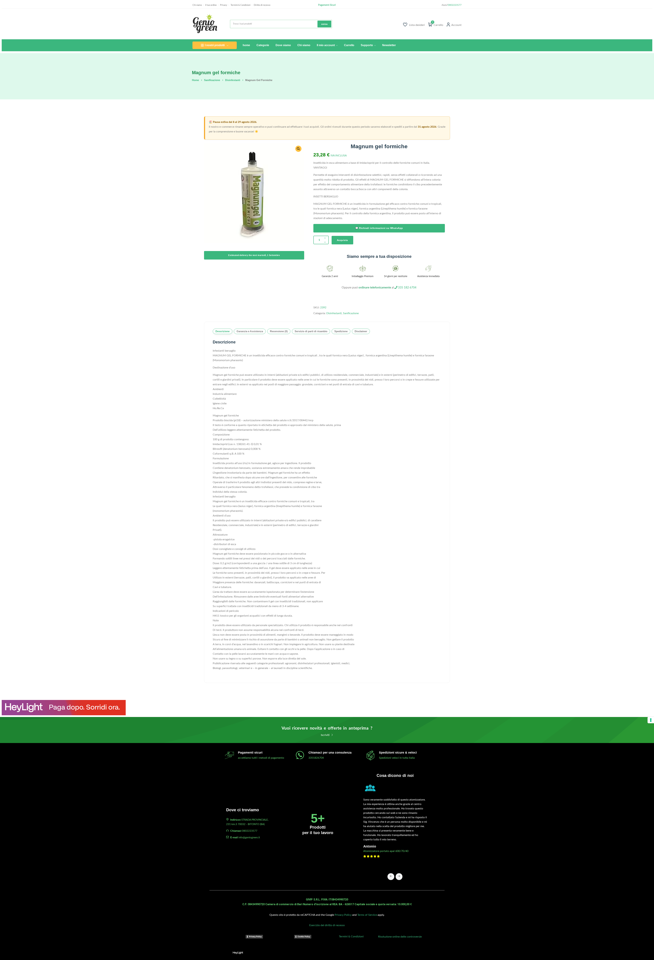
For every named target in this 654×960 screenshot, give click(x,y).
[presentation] (390, 876)
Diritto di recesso (262, 5)
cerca (324, 24)
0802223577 (455, 5)
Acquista (342, 240)
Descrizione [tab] (222, 331)
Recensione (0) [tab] (279, 331)
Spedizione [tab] (341, 331)
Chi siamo (197, 5)
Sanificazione (212, 80)
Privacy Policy (343, 915)
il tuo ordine (211, 5)
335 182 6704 (406, 287)
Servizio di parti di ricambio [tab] (311, 331)
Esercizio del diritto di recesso (327, 925)
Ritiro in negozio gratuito (327, 5)
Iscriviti (325, 735)
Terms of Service (367, 915)
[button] (298, 149)
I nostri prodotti (215, 45)
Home (195, 80)
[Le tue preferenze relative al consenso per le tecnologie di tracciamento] (651, 720)
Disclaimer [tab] (361, 331)
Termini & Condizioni (240, 5)
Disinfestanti (232, 80)
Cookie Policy (304, 936)
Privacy (223, 5)
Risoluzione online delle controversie (400, 936)
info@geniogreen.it (249, 837)
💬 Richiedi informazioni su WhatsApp (379, 228)
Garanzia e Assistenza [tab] (250, 331)
